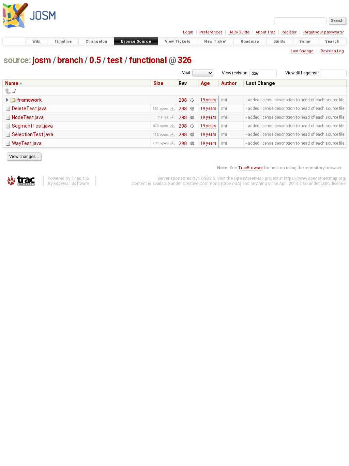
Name (11, 83)
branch (70, 60)
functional (148, 60)
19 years (208, 100)
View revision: (235, 72)
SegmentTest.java (32, 126)
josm (41, 60)
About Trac (266, 32)
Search (332, 41)
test (114, 60)
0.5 (95, 60)
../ (14, 91)
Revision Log (332, 51)
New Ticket (215, 41)
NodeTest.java (28, 117)
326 (185, 60)
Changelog (96, 41)
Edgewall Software (71, 183)
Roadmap (250, 41)
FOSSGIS (206, 178)
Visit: (187, 72)
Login (188, 32)
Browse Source (136, 41)
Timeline (63, 41)
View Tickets (178, 41)
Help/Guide (238, 32)
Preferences (211, 32)
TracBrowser (250, 167)
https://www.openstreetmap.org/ (315, 178)
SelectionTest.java (32, 134)
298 (183, 100)
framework (29, 100)
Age (205, 83)
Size (158, 83)
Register (289, 32)
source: (17, 60)
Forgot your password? (323, 32)
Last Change (302, 51)
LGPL (326, 183)
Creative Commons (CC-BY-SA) (212, 183)
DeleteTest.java (29, 108)
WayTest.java (27, 143)
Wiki (36, 41)
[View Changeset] (191, 100)
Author (229, 83)
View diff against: (302, 72)
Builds (279, 41)
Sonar (305, 41)
